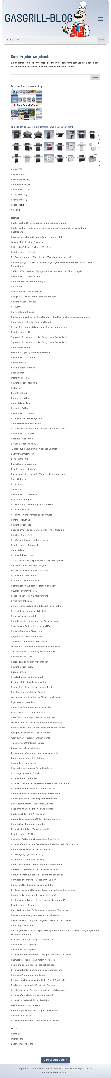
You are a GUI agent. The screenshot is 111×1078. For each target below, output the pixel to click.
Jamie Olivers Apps (21, 403)
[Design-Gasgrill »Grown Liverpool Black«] (38, 159)
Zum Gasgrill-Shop (54, 1059)
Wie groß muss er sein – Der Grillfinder (30, 732)
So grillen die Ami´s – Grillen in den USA (31, 626)
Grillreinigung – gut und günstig (27, 854)
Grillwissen (16, 194)
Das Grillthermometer (22, 453)
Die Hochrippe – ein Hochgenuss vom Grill (32, 504)
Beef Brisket (17, 372)
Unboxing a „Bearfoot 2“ (23, 925)
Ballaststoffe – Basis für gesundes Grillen (32, 884)
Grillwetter (16, 306)
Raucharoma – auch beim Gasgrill (28, 692)
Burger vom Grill (19, 362)
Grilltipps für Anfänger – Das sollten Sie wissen (35, 1020)
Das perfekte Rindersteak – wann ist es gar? (33, 894)
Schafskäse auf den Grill (23, 616)
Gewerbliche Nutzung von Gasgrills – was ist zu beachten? (41, 920)
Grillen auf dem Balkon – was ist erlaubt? (32, 995)
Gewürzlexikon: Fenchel (23, 301)
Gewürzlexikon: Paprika (23, 433)
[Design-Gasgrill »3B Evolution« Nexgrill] (92, 135)
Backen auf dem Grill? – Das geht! (28, 813)
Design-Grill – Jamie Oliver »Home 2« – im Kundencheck (39, 327)
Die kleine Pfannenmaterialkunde (28, 974)
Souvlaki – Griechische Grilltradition (29, 641)
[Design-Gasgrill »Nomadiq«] (60, 135)
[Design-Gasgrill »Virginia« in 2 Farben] (70, 135)
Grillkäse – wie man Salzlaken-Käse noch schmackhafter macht (44, 889)
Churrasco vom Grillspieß (24, 590)
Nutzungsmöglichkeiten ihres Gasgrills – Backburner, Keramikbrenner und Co (51, 316)
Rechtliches (17, 199)
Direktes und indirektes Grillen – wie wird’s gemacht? (38, 900)
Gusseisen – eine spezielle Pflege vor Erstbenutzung (38, 474)
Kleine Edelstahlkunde (22, 311)
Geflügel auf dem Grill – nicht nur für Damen (33, 879)
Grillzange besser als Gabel (25, 773)
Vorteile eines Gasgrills (23, 367)
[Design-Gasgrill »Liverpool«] (49, 159)
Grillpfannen (17, 484)
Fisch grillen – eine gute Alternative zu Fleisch (35, 915)
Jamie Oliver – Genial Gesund (26, 423)
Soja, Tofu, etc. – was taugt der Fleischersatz (34, 621)
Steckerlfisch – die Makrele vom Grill (29, 595)
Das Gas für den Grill (21, 535)
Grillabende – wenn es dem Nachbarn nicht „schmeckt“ (39, 428)
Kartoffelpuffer (19, 479)
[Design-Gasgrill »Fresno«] (38, 147)
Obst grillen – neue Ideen (23, 763)
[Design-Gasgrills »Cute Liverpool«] (81, 147)
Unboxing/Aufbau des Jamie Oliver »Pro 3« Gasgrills (37, 529)
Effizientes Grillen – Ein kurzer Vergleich (31, 247)
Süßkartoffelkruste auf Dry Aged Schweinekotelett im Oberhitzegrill (46, 271)
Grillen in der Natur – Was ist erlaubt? (30, 829)
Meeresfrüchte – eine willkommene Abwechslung (36, 722)
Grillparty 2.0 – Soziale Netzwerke (28, 681)
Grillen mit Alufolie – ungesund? (27, 418)
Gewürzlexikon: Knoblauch (25, 545)
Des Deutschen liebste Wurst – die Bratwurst (34, 985)
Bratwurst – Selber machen (25, 580)
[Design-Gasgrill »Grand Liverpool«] (70, 159)
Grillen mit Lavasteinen (23, 555)
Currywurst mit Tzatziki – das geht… (30, 565)
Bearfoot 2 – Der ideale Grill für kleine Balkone (34, 869)
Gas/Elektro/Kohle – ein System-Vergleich (33, 959)
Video (14, 209)
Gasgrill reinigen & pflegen (24, 464)
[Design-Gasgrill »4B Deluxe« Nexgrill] (60, 147)
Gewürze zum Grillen (21, 1015)
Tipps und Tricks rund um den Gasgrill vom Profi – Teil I (39, 342)
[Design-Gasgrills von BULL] (92, 159)
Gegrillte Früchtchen (22, 438)
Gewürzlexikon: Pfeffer (23, 834)
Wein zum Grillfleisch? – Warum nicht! (30, 737)
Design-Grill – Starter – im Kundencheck (31, 687)
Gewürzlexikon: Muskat (23, 252)
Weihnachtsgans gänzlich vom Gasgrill (31, 352)
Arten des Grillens (20, 509)
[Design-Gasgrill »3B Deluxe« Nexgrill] (16, 147)
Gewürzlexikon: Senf (22, 524)
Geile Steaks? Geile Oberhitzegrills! (29, 281)
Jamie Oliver (17, 550)
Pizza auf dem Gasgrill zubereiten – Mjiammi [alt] (36, 237)
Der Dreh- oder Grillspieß (23, 443)
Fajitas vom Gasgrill (21, 499)
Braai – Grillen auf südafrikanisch (28, 712)
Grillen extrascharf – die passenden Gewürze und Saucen (40, 783)
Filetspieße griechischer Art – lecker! (30, 611)
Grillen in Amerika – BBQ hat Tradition (30, 1000)
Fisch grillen (17, 174)
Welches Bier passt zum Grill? (26, 1005)
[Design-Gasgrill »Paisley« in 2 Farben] (49, 147)
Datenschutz (62, 1072)
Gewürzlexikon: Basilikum (24, 382)
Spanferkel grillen (20, 398)
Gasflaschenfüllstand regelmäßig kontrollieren (35, 793)
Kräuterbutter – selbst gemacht (28, 676)
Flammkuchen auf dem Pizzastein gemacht (33, 585)
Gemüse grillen (19, 184)
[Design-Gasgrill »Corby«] (16, 135)
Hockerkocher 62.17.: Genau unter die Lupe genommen (39, 222)
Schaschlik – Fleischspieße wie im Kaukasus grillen (37, 560)
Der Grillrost (17, 286)
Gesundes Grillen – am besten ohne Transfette (35, 839)
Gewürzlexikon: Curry (22, 666)
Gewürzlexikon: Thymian (24, 944)
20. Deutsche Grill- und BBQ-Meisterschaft (33, 651)
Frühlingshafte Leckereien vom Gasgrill (31, 321)
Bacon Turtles (18, 671)
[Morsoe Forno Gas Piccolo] (27, 135)
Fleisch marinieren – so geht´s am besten (32, 939)
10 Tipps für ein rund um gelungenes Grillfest (34, 448)
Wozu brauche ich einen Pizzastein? (29, 570)
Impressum (17, 1038)
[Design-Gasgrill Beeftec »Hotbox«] (49, 135)
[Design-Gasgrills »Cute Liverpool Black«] (16, 159)
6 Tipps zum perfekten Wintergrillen (29, 661)
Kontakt (15, 1033)
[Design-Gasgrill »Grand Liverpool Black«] (81, 159)
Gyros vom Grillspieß (21, 600)
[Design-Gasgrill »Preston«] (81, 135)
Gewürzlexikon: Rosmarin (24, 905)
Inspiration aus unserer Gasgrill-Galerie (31, 768)
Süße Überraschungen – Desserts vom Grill (33, 717)
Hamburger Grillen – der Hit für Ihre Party (32, 849)
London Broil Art (19, 458)
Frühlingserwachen (21, 347)
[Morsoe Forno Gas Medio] (38, 135)
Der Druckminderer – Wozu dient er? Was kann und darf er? (41, 257)
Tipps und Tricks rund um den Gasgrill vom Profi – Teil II (39, 337)
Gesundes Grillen (19, 408)
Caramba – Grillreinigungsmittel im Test (31, 707)
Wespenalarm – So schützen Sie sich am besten (36, 697)
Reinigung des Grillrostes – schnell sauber (32, 964)
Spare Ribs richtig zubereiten (26, 747)
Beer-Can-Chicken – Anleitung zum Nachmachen (36, 864)
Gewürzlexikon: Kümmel (23, 357)
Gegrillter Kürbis (19, 393)
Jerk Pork (16, 489)
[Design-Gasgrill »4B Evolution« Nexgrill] (27, 147)
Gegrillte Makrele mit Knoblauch (27, 636)
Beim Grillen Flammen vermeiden (28, 823)
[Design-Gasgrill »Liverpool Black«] (60, 159)
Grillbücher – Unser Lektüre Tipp (27, 859)
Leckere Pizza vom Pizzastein (26, 631)
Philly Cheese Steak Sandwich (26, 291)
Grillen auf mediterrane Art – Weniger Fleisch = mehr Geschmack (44, 844)
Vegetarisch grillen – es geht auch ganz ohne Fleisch (38, 727)
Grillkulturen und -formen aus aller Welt (31, 514)
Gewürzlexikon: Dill (20, 332)
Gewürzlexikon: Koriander (24, 469)
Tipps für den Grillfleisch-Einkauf (28, 742)
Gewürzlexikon (18, 189)
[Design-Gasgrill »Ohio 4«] (70, 147)
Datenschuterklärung (22, 1043)
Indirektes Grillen (20, 377)
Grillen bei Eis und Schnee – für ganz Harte (33, 788)
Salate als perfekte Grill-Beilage (27, 758)
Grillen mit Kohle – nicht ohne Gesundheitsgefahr (36, 969)
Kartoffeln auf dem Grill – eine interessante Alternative (40, 910)
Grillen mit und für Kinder (24, 778)
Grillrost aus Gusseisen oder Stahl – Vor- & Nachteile (38, 979)
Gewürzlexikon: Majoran (23, 949)
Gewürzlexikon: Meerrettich (25, 276)
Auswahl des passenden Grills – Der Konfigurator (36, 818)
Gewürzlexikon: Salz (21, 656)
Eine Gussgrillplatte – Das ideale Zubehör (32, 803)
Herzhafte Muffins (20, 519)
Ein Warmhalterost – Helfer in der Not (30, 540)
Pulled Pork (17, 387)
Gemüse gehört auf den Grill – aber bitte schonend (37, 874)
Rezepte (15, 204)
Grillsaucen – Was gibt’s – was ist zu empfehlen (35, 752)
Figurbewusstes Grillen (23, 702)
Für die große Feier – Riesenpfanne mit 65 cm (34, 798)
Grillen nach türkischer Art (24, 575)
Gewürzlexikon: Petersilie (24, 494)
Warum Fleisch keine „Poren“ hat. (28, 242)
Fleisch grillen (18, 179)
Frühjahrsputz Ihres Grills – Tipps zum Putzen (34, 1010)
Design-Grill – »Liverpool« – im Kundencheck (34, 296)
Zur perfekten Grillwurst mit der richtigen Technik (37, 605)
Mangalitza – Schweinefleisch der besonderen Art (36, 646)
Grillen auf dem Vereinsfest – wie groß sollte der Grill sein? (41, 954)
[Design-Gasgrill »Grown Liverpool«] (27, 159)
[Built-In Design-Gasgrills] (92, 147)
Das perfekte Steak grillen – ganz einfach (32, 808)
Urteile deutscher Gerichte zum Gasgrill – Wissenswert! (40, 990)
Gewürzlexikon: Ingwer (23, 413)
